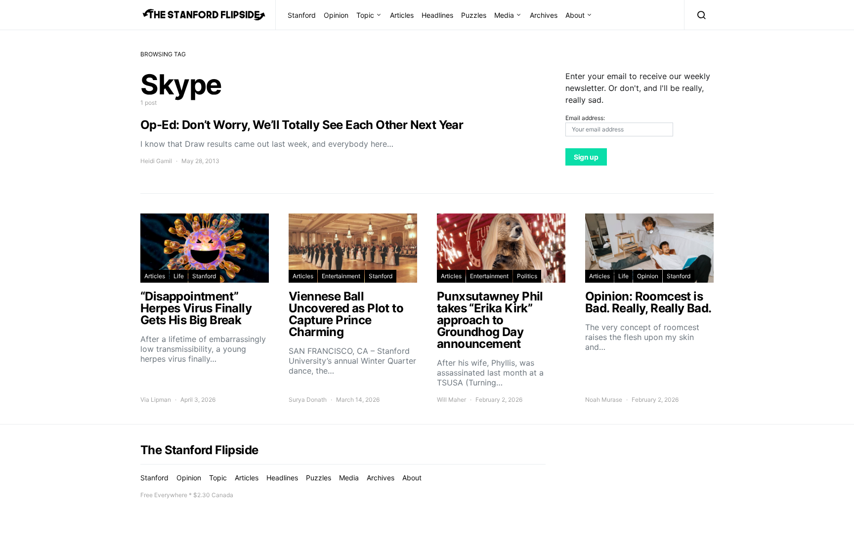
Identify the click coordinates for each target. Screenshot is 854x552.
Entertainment (341, 276)
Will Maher (451, 399)
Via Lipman (155, 399)
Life (178, 276)
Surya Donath (308, 399)
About (575, 15)
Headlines (437, 15)
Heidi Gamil (156, 161)
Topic (365, 15)
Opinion (336, 15)
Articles (402, 15)
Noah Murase (603, 399)
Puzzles (473, 15)
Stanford (302, 15)
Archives (543, 15)
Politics (527, 276)
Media (504, 15)
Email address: (585, 118)
